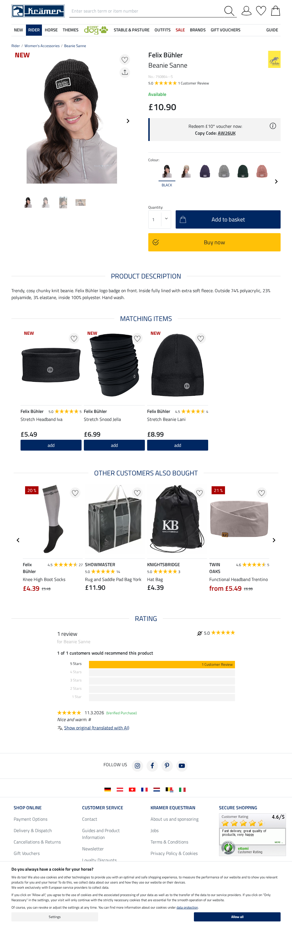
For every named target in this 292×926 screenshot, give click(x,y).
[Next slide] (127, 121)
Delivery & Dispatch (33, 830)
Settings (55, 916)
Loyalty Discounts (99, 860)
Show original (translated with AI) (96, 727)
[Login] (247, 9)
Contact (89, 819)
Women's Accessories (42, 46)
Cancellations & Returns (37, 841)
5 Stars (76, 663)
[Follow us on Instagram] (137, 766)
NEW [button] (18, 30)
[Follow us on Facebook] (152, 766)
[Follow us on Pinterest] (167, 766)
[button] (96, 30)
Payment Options (30, 819)
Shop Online (28, 807)
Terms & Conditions (169, 841)
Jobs (155, 830)
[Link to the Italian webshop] (183, 789)
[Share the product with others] (124, 72)
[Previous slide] (16, 121)
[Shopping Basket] (276, 9)
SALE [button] (180, 30)
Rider (15, 46)
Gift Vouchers (27, 853)
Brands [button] (198, 30)
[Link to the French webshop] (145, 789)
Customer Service (102, 807)
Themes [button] (70, 30)
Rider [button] (34, 30)
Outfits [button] (163, 30)
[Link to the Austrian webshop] (121, 789)
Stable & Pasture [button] (131, 30)
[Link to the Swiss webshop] (133, 789)
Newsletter (93, 848)
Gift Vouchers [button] (225, 30)
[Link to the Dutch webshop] (157, 789)
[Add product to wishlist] (124, 59)
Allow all (237, 916)
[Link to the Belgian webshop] (171, 789)
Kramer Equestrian (173, 807)
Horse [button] (51, 30)
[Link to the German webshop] (108, 789)
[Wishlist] (261, 9)
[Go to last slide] (18, 540)
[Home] (38, 10)
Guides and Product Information (101, 834)
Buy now (214, 242)
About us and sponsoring (174, 819)
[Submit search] (230, 11)
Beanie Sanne (75, 46)
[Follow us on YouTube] (182, 766)
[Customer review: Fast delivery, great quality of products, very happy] (252, 834)
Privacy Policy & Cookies (174, 853)
